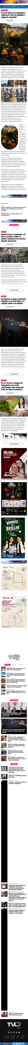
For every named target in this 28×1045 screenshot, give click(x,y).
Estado (8, 1036)
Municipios (13, 1037)
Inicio (4, 1036)
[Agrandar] (25, 449)
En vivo (23, 1036)
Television (7, 1037)
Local (17, 1037)
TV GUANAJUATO (9, 20)
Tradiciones (13, 1036)
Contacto (19, 1036)
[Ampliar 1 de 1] (25, 484)
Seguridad (22, 1037)
